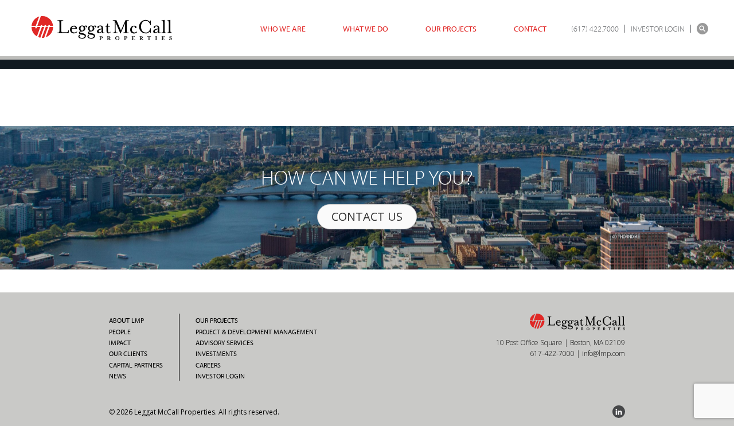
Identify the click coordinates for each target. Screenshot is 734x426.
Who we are (283, 29)
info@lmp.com (603, 353)
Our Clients (128, 354)
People (120, 332)
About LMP (126, 320)
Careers (208, 365)
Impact (120, 343)
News (117, 376)
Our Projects (451, 29)
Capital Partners (136, 365)
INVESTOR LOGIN (658, 29)
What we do (365, 29)
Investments (216, 354)
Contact (530, 29)
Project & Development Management (256, 332)
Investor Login (220, 376)
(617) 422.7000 (595, 29)
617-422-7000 (552, 353)
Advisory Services (224, 343)
